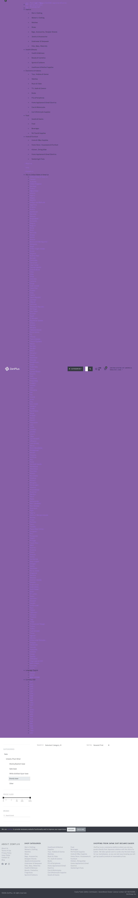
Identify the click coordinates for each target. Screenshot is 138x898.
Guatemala (34, 367)
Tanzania (33, 615)
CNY (31, 691)
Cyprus (32, 295)
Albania (32, 193)
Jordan (32, 409)
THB (31, 728)
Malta (32, 462)
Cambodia (33, 260)
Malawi (32, 453)
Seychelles (33, 568)
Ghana (32, 351)
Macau (32, 446)
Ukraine (32, 638)
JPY (31, 682)
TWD (31, 731)
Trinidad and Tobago (37, 624)
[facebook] (3, 864)
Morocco (33, 487)
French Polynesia (36, 341)
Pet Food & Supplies (39, 133)
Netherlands (34, 501)
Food (33, 124)
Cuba (32, 293)
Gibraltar (33, 353)
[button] (121, 369)
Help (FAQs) (6, 855)
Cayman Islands (35, 267)
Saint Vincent (34, 663)
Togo (31, 619)
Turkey (32, 629)
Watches (35, 22)
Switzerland (34, 605)
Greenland (33, 358)
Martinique (34, 467)
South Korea (34, 587)
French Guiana (35, 339)
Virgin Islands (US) (36, 661)
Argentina (33, 205)
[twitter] (6, 864)
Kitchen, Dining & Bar (39, 150)
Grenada (33, 360)
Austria (32, 209)
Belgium (33, 226)
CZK (31, 693)
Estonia (32, 325)
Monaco (32, 480)
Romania (33, 550)
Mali (31, 460)
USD (31, 733)
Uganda (32, 636)
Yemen (32, 654)
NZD (31, 714)
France (32, 189)
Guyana (32, 374)
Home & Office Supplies (40, 140)
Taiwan (32, 610)
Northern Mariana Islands (39, 515)
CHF (31, 689)
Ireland (32, 397)
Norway (32, 517)
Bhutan (32, 235)
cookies (10, 829)
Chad (32, 272)
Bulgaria (33, 253)
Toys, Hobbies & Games (40, 74)
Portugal (33, 541)
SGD (31, 726)
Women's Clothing (38, 18)
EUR (31, 698)
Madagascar (34, 450)
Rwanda (33, 555)
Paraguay (33, 531)
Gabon (32, 344)
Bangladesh (34, 219)
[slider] (3, 797)
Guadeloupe (34, 362)
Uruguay (33, 643)
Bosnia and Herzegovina (38, 242)
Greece (32, 355)
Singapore (33, 573)
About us (29, 163)
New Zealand (34, 506)
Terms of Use (6, 851)
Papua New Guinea (36, 529)
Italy (31, 402)
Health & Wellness (38, 53)
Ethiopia (33, 328)
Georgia (32, 348)
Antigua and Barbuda (37, 202)
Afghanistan (34, 191)
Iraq (31, 395)
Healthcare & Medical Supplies (42, 67)
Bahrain (32, 216)
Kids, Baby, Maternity (39, 46)
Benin (32, 230)
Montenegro (34, 485)
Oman (32, 520)
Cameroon (33, 263)
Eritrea (32, 323)
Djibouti (32, 302)
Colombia (33, 279)
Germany (33, 186)
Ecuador (33, 314)
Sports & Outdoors (38, 63)
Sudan (32, 596)
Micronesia (34, 476)
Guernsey (33, 666)
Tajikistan (33, 612)
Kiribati (32, 416)
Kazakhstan (34, 411)
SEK (31, 724)
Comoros (33, 281)
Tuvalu (32, 633)
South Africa (34, 585)
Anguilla (33, 200)
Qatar (32, 545)
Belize (32, 228)
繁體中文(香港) (35, 677)
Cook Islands (34, 286)
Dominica (33, 304)
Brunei (32, 251)
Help (27, 167)
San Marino (34, 559)
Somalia (32, 582)
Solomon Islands (35, 580)
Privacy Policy (6, 853)
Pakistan (33, 522)
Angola (32, 198)
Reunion (33, 548)
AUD (31, 684)
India (31, 388)
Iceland (32, 385)
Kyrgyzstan (34, 422)
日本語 (32, 675)
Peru (31, 534)
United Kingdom (35, 184)
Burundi (32, 258)
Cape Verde (34, 265)
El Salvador (34, 318)
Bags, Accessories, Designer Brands (44, 32)
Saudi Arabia (34, 562)
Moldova (33, 478)
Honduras (33, 378)
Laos (31, 425)
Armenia (33, 207)
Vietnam (33, 652)
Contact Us (29, 171)
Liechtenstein (34, 439)
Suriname (33, 598)
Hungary (33, 383)
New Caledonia (35, 504)
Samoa (32, 557)
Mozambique (34, 490)
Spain (32, 592)
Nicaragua (33, 508)
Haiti (31, 376)
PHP (31, 717)
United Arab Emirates (37, 640)
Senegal (32, 564)
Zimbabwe (33, 659)
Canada (32, 179)
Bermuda (33, 233)
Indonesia (33, 390)
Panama (33, 527)
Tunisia (32, 626)
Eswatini (33, 601)
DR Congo (33, 309)
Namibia (33, 494)
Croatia (32, 290)
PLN (31, 719)
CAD (31, 686)
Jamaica (33, 406)
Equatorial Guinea (36, 321)
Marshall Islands (36, 464)
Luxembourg (34, 443)
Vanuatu (33, 647)
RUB (31, 721)
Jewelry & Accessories (39, 37)
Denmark (33, 300)
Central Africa (35, 270)
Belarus (32, 223)
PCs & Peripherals (38, 98)
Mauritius (33, 471)
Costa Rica (33, 288)
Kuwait (32, 420)
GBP (31, 700)
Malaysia (33, 455)
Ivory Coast (34, 404)
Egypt (32, 316)
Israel (32, 399)
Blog (3, 860)
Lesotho (32, 432)
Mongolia (33, 483)
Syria (31, 608)
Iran (31, 392)
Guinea (32, 369)
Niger (32, 510)
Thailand (33, 617)
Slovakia (33, 575)
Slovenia (33, 578)
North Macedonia (36, 448)
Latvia (32, 427)
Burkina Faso (34, 256)
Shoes (34, 27)
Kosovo (32, 418)
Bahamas (33, 214)
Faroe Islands (34, 332)
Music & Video (37, 84)
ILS (31, 707)
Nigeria (32, 513)
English (32, 673)
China (32, 277)
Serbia (32, 566)
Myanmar (33, 492)
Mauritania (34, 469)
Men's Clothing (37, 13)
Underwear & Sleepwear (40, 41)
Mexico (32, 473)
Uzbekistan (34, 645)
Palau (32, 524)
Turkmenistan (35, 631)
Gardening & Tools (38, 159)
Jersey (32, 668)
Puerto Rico (34, 543)
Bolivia (32, 237)
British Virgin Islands (37, 249)
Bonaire (32, 240)
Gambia (32, 346)
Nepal (32, 499)
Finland (32, 337)
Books (34, 93)
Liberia (32, 434)
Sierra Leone (34, 571)
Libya (32, 436)
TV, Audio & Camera (39, 88)
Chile (32, 274)
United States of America (39, 177)
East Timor (34, 311)
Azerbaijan (34, 212)
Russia (32, 552)
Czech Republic (35, 297)
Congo (32, 283)
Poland (32, 538)
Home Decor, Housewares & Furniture (45, 145)
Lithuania (33, 441)
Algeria (32, 195)
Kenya (32, 413)
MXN (31, 710)
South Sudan (34, 589)
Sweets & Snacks (37, 119)
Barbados (33, 221)
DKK (31, 696)
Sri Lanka (33, 594)
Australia (33, 182)
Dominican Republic (37, 307)
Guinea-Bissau (35, 372)
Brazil (32, 246)
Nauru (32, 497)
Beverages (35, 128)
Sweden (32, 603)
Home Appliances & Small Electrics (44, 103)
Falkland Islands (36, 330)
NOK (31, 712)
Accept (71, 829)
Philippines (34, 536)
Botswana (33, 244)
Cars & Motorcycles (38, 107)
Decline (81, 829)
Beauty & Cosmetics (38, 58)
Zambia (32, 656)
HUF (31, 705)
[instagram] (9, 864)
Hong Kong (34, 381)
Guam (32, 365)
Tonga (32, 622)
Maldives (33, 457)
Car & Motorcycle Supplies (41, 112)
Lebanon (33, 429)
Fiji (31, 334)
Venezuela (33, 650)
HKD (31, 703)
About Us (5, 848)
